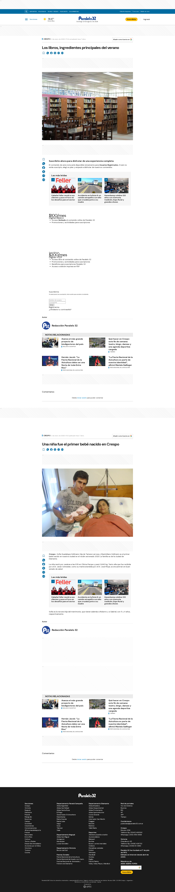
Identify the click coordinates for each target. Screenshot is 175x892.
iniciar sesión (82, 398)
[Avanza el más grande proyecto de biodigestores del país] (50, 343)
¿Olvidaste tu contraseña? (60, 309)
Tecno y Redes (53, 11)
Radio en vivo (145, 11)
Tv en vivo (135, 11)
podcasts (63, 11)
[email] (58, 53)
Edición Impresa (125, 11)
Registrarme (54, 307)
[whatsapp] (47, 53)
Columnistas (74, 11)
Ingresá (147, 19)
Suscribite (131, 19)
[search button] (26, 11)
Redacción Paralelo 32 (65, 325)
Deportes (33, 11)
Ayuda (99, 882)
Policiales (42, 11)
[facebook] (51, 53)
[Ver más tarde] (43, 53)
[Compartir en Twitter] (55, 53)
